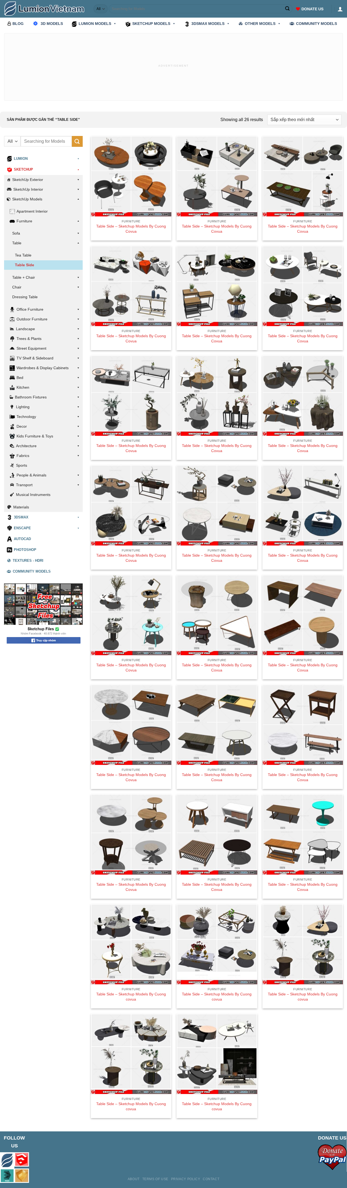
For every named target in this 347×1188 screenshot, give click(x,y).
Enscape (22, 528)
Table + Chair (23, 277)
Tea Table (23, 255)
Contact (211, 1179)
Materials (21, 507)
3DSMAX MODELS (207, 23)
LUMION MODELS (95, 23)
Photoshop (25, 550)
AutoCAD (22, 539)
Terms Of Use (155, 1179)
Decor (22, 426)
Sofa (16, 233)
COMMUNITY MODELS (316, 23)
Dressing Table (25, 297)
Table (16, 243)
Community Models (32, 571)
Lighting (23, 407)
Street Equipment (31, 348)
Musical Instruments (33, 494)
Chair (16, 287)
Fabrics (23, 455)
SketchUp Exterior (27, 179)
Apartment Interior (32, 211)
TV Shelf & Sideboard (35, 358)
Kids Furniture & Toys (35, 436)
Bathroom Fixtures (31, 397)
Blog (18, 23)
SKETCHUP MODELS (151, 23)
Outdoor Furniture (32, 319)
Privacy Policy (185, 1179)
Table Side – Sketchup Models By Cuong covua (131, 996)
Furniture (24, 221)
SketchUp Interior (28, 189)
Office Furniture (30, 309)
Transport (24, 485)
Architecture (26, 446)
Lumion (21, 159)
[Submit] (287, 9)
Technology (26, 416)
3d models (52, 23)
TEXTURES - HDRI (28, 561)
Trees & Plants (29, 338)
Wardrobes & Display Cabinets (43, 368)
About (134, 1179)
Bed (20, 377)
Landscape (25, 329)
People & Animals (31, 475)
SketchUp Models (27, 199)
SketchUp (23, 169)
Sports (21, 465)
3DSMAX (21, 517)
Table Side (24, 265)
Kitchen (23, 387)
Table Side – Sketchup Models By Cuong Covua (131, 228)
